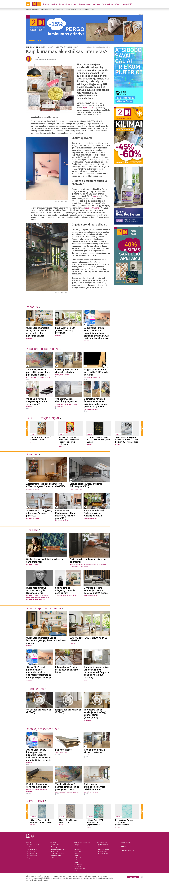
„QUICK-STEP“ (89, 107)
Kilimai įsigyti (35, 801)
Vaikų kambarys (79, 860)
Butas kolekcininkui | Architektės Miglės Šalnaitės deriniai (36, 590)
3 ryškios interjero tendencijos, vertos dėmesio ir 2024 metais (96, 590)
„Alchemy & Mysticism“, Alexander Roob (40, 438)
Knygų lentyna (78, 866)
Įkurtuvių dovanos (85, 4)
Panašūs (32, 307)
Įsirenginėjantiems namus (68, 4)
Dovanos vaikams (103, 853)
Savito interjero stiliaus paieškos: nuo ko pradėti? (88, 560)
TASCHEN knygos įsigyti (42, 418)
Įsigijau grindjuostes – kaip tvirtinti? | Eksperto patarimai (96, 372)
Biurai (52, 860)
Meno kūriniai (35, 597)
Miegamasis (72, 595)
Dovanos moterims (103, 849)
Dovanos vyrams (102, 851)
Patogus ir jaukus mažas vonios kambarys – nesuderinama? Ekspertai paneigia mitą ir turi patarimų (96, 672)
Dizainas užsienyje (32, 855)
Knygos (32, 442)
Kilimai (32, 825)
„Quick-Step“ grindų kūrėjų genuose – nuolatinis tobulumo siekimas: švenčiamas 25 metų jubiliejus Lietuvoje (96, 333)
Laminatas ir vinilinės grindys (67, 47)
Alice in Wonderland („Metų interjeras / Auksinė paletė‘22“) (94, 513)
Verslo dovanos (102, 847)
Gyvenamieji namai (90, 564)
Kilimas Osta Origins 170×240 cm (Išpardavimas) (124, 822)
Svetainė (77, 853)
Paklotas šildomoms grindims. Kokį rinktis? (37, 785)
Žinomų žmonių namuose (58, 849)
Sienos (47, 377)
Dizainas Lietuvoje (32, 489)
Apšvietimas (78, 849)
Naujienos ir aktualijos (33, 844)
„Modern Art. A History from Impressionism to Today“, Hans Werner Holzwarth (69, 440)
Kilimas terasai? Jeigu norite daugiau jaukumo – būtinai (67, 670)
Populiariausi (35, 9)
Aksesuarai (88, 377)
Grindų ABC (59, 375)
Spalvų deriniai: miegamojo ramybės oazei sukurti (65, 590)
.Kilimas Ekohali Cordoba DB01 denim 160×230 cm (41, 821)
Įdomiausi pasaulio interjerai (58, 847)
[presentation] (27, 428)
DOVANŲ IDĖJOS (102, 842)
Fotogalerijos (77, 9)
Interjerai (54, 4)
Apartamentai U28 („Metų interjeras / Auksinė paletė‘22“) (39, 513)
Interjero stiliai (54, 851)
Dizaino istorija (31, 851)
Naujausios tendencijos (92, 595)
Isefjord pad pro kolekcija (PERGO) (68, 711)
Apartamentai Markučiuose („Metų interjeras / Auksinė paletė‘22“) (65, 514)
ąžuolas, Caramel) (92, 208)
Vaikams (67, 9)
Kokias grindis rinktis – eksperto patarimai (66, 370)
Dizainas (46, 4)
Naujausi (28, 9)
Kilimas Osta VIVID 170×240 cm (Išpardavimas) (95, 822)
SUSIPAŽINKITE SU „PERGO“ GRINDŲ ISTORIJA (65, 330)
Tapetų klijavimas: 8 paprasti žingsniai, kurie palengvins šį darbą (38, 372)
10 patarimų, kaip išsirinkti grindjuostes (66, 400)
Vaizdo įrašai (85, 9)
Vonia (86, 680)
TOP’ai (92, 9)
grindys (95, 196)
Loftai (52, 858)
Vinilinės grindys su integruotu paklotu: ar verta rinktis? (37, 401)
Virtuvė (76, 855)
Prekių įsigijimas (107, 4)
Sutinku (133, 877)
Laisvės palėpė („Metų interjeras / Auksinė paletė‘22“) (87, 485)
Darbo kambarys (79, 858)
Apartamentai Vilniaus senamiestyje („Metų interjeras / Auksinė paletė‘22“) (45, 485)
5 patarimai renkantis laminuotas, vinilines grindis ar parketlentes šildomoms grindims (95, 403)
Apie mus (96, 4)
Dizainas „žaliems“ (32, 849)
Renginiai (29, 858)
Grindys (50, 47)
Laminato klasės (63, 750)
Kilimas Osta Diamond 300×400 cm (68, 821)
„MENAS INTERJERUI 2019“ (128, 850)
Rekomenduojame (46, 9)
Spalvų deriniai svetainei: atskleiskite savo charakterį (44, 560)
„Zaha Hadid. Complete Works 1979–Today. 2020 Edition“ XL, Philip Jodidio (126, 439)
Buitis (28, 377)
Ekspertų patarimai (58, 9)
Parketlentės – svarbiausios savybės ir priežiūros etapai (95, 787)
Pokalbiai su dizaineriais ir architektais (37, 847)
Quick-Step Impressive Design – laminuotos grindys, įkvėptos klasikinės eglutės (37, 332)
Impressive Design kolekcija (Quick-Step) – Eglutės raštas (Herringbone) (96, 714)
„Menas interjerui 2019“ (123, 4)
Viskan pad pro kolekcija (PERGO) (38, 711)
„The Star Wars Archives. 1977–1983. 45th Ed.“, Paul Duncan (98, 439)
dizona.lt (36, 58)
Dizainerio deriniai (32, 564)
